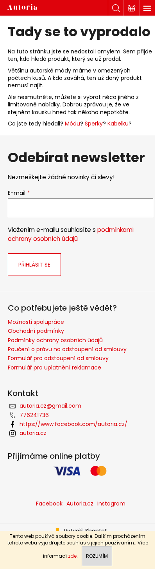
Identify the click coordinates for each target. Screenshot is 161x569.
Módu (72, 123)
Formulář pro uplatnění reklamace (54, 367)
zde (72, 556)
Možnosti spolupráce (36, 322)
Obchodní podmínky (36, 331)
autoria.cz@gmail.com (50, 406)
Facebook (49, 503)
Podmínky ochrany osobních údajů (55, 340)
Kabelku (118, 123)
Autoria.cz (79, 503)
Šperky (94, 123)
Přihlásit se (34, 265)
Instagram (111, 503)
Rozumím (97, 556)
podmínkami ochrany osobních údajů (71, 234)
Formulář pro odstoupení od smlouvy (58, 358)
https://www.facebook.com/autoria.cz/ (73, 424)
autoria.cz (33, 433)
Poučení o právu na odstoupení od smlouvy (67, 349)
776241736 (34, 415)
